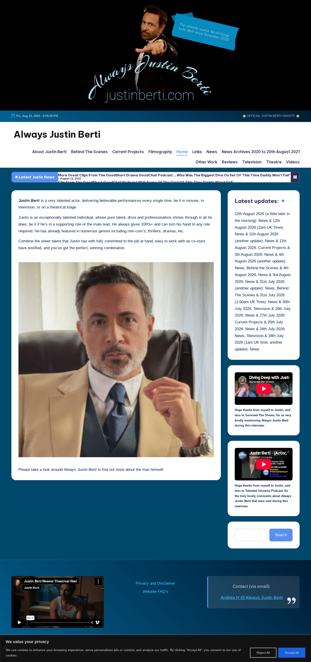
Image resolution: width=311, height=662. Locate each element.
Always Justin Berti (57, 134)
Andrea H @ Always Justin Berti (252, 597)
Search (281, 535)
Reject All (263, 652)
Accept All (292, 652)
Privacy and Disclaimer (155, 583)
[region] (155, 648)
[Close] (306, 639)
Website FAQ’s (155, 591)
